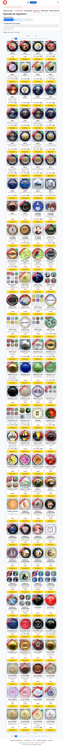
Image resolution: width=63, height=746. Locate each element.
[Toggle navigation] (58, 2)
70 (24, 38)
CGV (34, 740)
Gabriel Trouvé (37, 744)
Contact (50, 740)
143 (46, 38)
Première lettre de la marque (12, 23)
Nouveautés (28, 11)
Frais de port (27, 740)
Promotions (19, 11)
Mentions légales (41, 740)
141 (40, 38)
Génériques (44, 11)
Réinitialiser (29, 20)
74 (35, 38)
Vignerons (36, 11)
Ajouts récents (8, 11)
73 (32, 38)
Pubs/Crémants (54, 11)
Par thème (19, 20)
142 (43, 38)
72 (29, 38)
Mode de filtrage (8, 17)
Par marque (9, 20)
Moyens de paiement (16, 740)
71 (26, 38)
